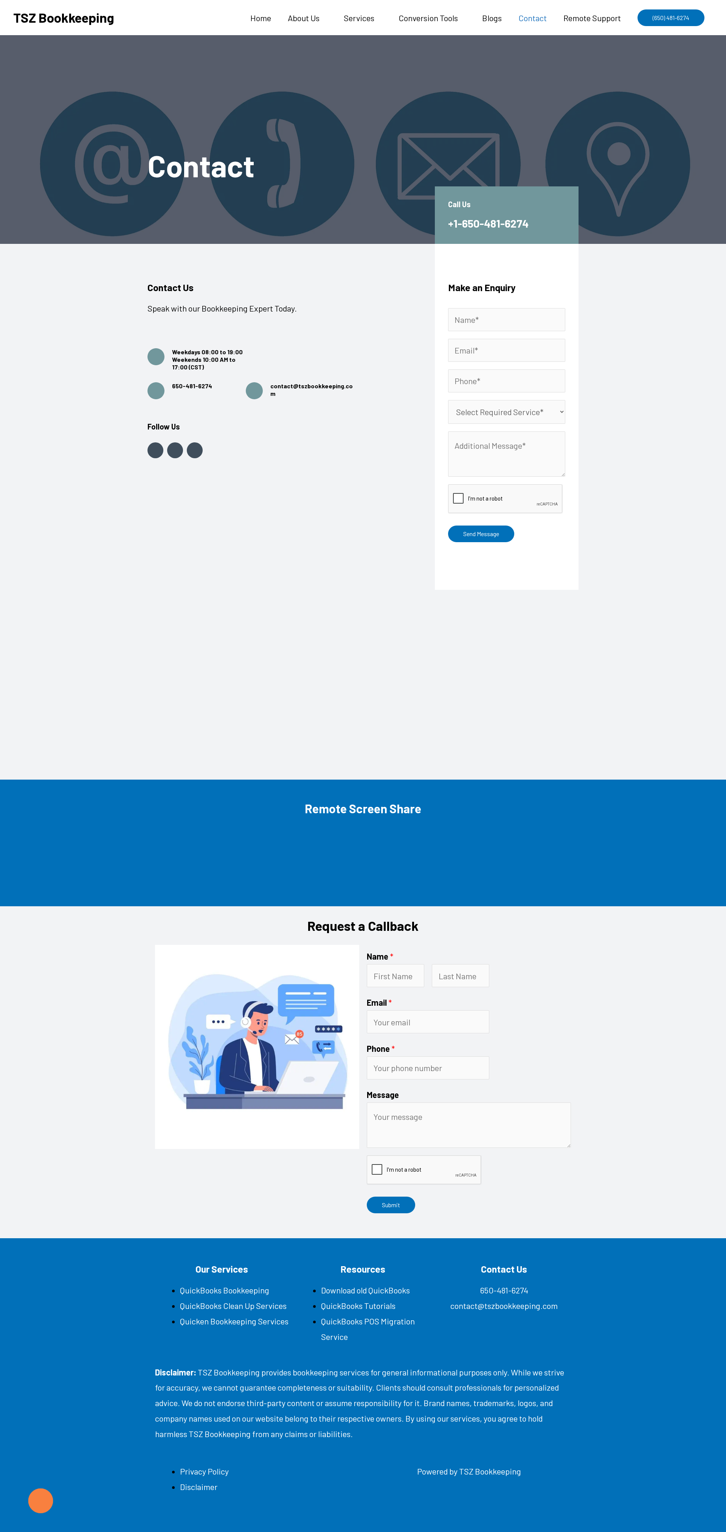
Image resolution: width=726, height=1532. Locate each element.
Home (260, 18)
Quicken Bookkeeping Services (234, 1321)
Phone (381, 1048)
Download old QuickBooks (365, 1290)
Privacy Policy (204, 1471)
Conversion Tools (428, 18)
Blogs (492, 18)
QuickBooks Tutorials (358, 1305)
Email (379, 1002)
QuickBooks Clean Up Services (233, 1305)
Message (383, 1094)
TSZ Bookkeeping (63, 17)
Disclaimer (198, 1487)
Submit (391, 1204)
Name (380, 956)
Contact (532, 18)
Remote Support (592, 18)
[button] (671, 17)
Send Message (481, 533)
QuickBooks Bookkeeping (224, 1290)
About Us (304, 18)
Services (359, 18)
